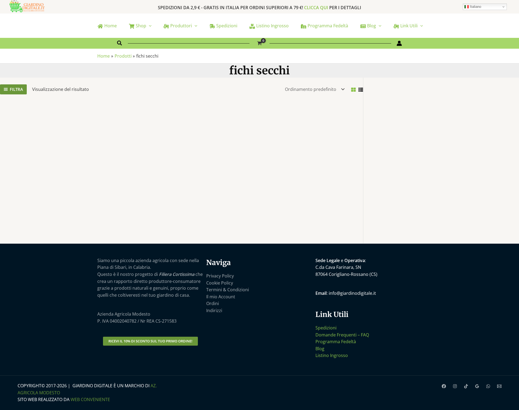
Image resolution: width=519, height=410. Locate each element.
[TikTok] (466, 386)
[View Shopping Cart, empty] (259, 43)
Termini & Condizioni (227, 290)
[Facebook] (444, 386)
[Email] (499, 386)
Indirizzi (214, 310)
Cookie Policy (219, 283)
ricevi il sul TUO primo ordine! (150, 341)
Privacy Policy (220, 276)
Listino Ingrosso (331, 355)
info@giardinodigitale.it (352, 293)
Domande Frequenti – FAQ (342, 335)
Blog (319, 349)
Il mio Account (220, 297)
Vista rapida (43, 214)
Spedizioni (326, 328)
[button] (149, 26)
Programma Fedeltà (335, 342)
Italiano (475, 7)
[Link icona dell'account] (399, 43)
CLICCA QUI (316, 8)
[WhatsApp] (488, 386)
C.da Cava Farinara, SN (338, 267)
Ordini (212, 303)
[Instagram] (455, 386)
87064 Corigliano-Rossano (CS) (346, 274)
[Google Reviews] (477, 386)
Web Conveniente (90, 399)
